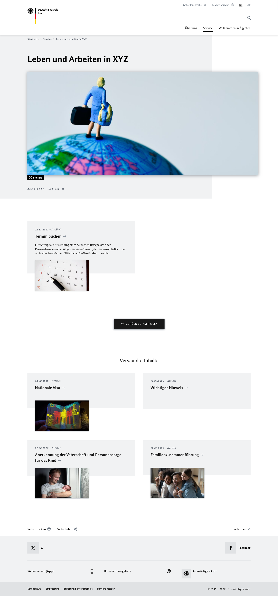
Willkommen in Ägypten (235, 28)
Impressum (52, 588)
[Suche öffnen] (248, 16)
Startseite (33, 39)
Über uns (191, 28)
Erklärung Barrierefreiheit (78, 588)
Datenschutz (34, 588)
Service (208, 29)
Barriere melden (106, 588)
